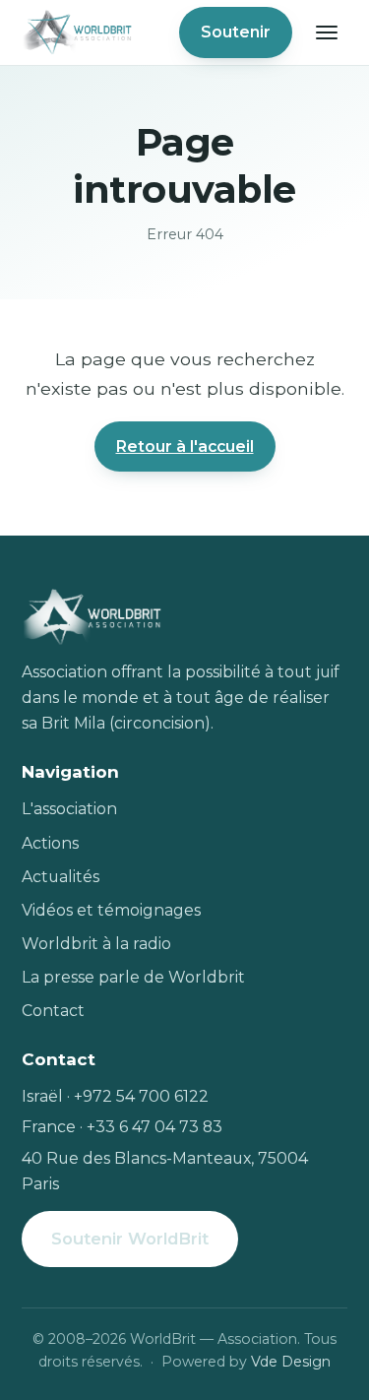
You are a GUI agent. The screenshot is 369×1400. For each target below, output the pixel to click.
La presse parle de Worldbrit (133, 977)
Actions (50, 843)
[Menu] (326, 32)
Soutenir (236, 32)
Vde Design (291, 1361)
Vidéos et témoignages (111, 910)
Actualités (60, 876)
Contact (53, 1010)
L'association (69, 808)
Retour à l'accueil (185, 446)
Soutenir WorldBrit (130, 1238)
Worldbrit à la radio (96, 943)
